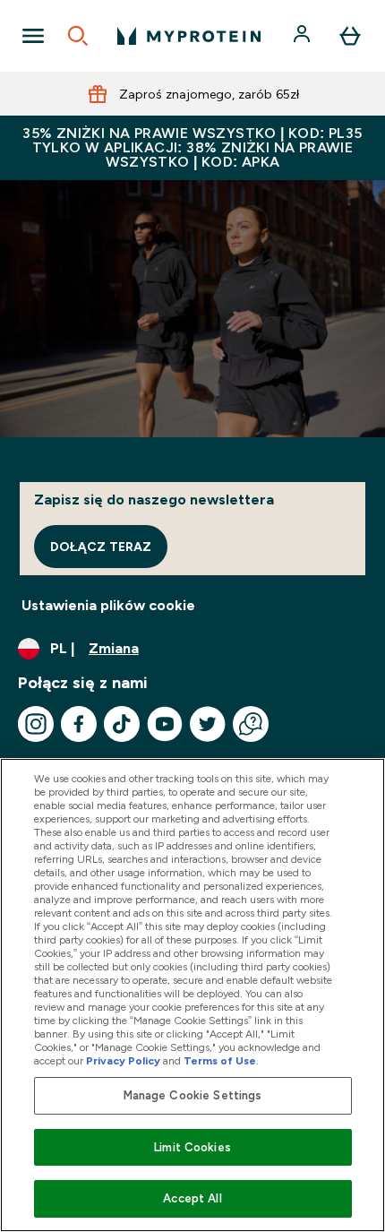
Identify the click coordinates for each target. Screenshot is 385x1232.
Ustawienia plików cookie (108, 605)
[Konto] (303, 35)
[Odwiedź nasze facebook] (79, 724)
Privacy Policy (123, 1061)
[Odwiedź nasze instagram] (36, 724)
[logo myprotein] (189, 36)
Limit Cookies (192, 1147)
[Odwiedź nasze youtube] (165, 724)
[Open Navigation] (33, 36)
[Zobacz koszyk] (350, 36)
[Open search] (77, 35)
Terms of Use (220, 1061)
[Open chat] (251, 724)
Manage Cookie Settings (193, 1095)
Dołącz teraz (100, 546)
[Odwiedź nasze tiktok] (122, 724)
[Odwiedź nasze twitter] (208, 724)
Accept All (192, 1198)
